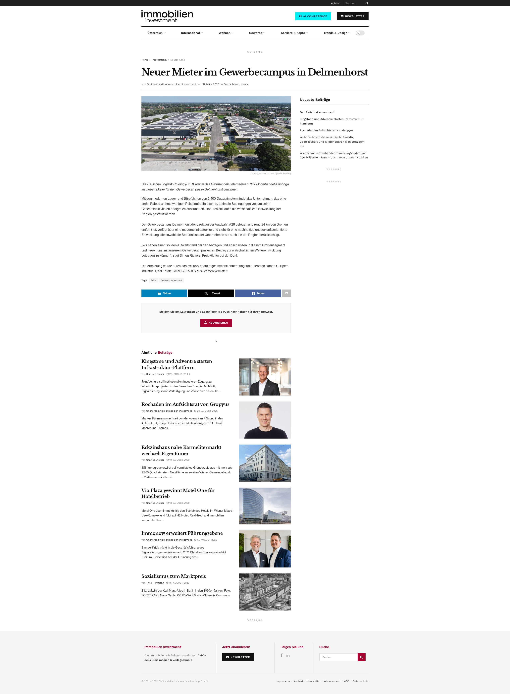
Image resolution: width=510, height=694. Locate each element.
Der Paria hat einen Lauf (317, 112)
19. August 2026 (179, 459)
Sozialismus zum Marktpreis (173, 576)
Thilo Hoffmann (155, 582)
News (244, 84)
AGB (346, 681)
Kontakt (298, 681)
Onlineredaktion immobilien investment (171, 84)
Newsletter (314, 681)
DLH (153, 280)
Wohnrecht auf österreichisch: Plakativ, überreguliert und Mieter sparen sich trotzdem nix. (332, 141)
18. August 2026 (179, 503)
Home (144, 59)
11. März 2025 (211, 84)
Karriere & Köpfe (293, 33)
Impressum (283, 681)
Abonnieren (218, 322)
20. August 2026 (179, 374)
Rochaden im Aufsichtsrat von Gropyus (185, 404)
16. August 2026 (178, 582)
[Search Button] (366, 3)
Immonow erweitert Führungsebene (182, 533)
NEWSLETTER (354, 16)
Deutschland (177, 59)
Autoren (335, 3)
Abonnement (332, 681)
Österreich (155, 33)
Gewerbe (255, 33)
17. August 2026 (206, 539)
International (190, 33)
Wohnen (224, 33)
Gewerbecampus (171, 280)
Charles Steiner (155, 374)
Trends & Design (335, 33)
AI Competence (314, 16)
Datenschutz (361, 681)
